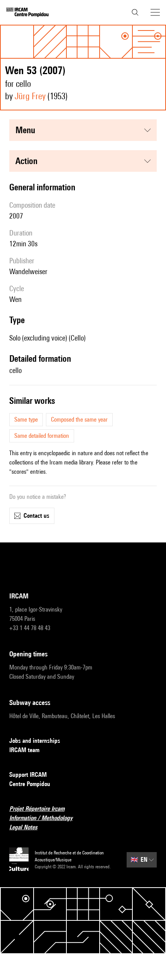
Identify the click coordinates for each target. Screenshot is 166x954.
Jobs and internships (34, 740)
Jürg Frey (30, 96)
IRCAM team (24, 750)
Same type (26, 419)
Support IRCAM (28, 774)
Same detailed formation (41, 435)
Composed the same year (79, 419)
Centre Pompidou (29, 784)
